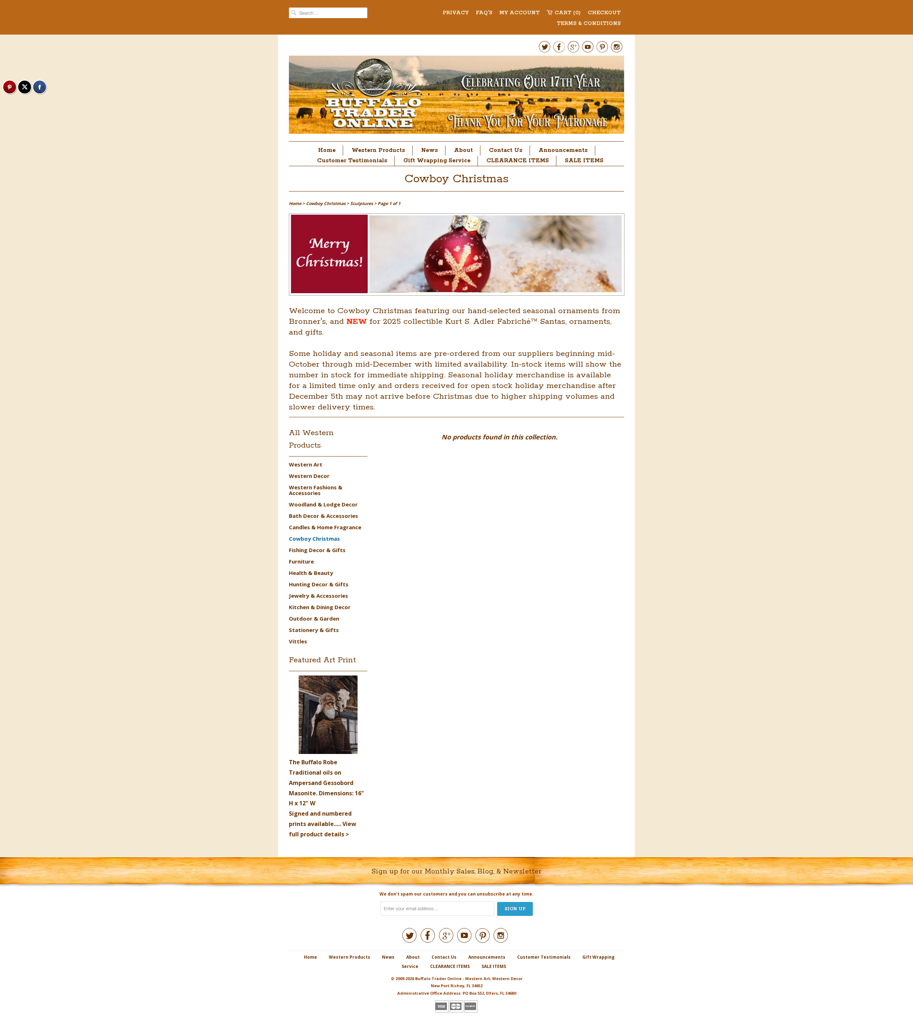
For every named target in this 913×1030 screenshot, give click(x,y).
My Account (519, 13)
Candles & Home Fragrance (325, 527)
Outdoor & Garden (314, 618)
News (429, 150)
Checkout (604, 13)
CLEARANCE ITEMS (517, 160)
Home (327, 150)
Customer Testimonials (352, 160)
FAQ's (484, 13)
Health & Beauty (311, 572)
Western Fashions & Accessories (315, 490)
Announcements (563, 150)
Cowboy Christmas (456, 179)
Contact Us (505, 150)
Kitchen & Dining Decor (320, 607)
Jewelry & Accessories (318, 595)
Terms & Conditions (589, 23)
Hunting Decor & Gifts (318, 584)
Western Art (305, 464)
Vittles (298, 641)
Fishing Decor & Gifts (317, 550)
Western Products (378, 150)
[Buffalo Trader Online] (456, 97)
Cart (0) (568, 13)
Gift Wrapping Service (436, 160)
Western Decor (309, 475)
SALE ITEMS (584, 160)
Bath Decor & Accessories (323, 515)
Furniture (301, 561)
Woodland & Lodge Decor (323, 504)
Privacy (456, 13)
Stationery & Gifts (314, 629)
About (463, 150)
